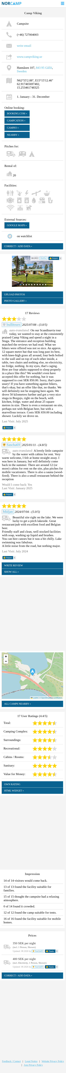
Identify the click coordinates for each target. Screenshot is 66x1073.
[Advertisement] (33, 613)
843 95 (40, 67)
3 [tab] (25, 284)
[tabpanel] (32, 271)
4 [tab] (28, 284)
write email (24, 45)
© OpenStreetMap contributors (50, 697)
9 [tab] (42, 284)
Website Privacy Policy (53, 1061)
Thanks (50, 951)
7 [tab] (36, 284)
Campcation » (16, 120)
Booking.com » (17, 113)
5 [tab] (31, 284)
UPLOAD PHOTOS (14, 294)
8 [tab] (39, 284)
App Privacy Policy (33, 1065)
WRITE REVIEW (13, 565)
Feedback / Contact (11, 1061)
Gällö (48, 67)
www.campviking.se (29, 56)
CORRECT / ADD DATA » (18, 246)
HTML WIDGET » (14, 790)
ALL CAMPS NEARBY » (17, 703)
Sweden (22, 71)
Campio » (13, 127)
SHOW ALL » (11, 571)
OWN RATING (12, 784)
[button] (32, 672)
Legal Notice (31, 1061)
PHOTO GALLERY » (15, 300)
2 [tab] (22, 284)
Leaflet (35, 697)
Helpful (53, 258)
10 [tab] (45, 284)
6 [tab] (34, 284)
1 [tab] (20, 284)
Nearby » (13, 134)
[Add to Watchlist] (10, 236)
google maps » (17, 225)
